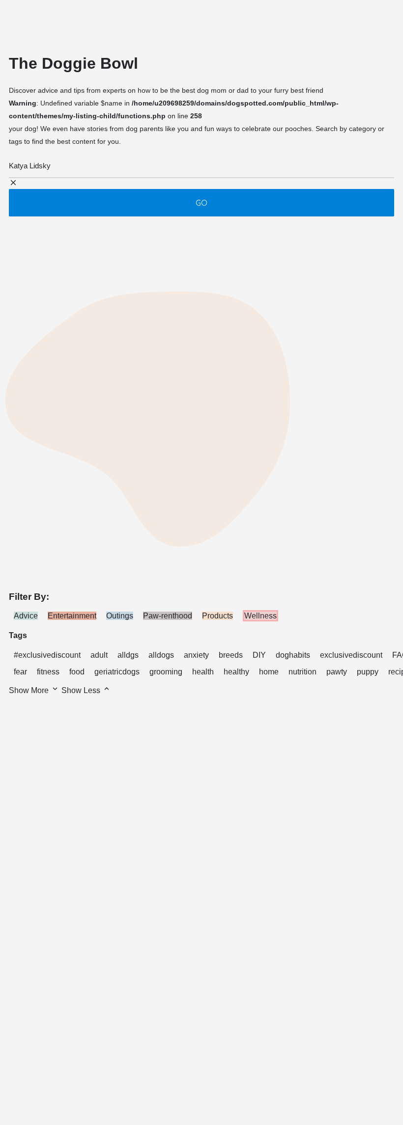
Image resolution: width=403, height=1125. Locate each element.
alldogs (161, 655)
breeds (231, 655)
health (203, 672)
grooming (165, 672)
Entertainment (72, 616)
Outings (119, 616)
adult (99, 655)
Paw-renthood (167, 616)
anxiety (196, 655)
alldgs (128, 655)
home (269, 672)
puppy (367, 672)
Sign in (351, 19)
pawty (336, 672)
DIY (259, 655)
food (77, 672)
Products (217, 616)
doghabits (293, 655)
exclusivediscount (351, 655)
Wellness (260, 616)
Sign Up (385, 19)
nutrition (302, 672)
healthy (236, 672)
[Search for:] (201, 171)
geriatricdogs (117, 672)
